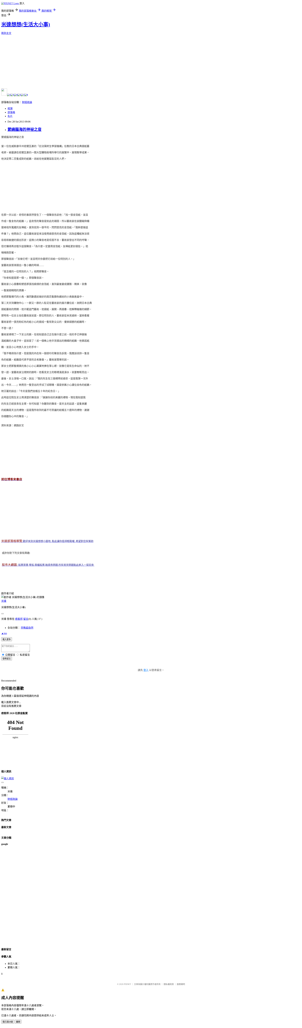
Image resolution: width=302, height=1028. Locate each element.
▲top (4, 633)
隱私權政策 (169, 984)
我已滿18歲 (8, 1022)
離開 (18, 1022)
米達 (3, 601)
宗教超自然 (27, 627)
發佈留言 (7, 658)
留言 (25, 619)
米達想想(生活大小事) (25, 24)
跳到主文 (6, 33)
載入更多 (7, 639)
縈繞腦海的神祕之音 (25, 129)
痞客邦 (19, 619)
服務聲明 (181, 984)
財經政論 (27, 102)
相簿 (10, 108)
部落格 (11, 112)
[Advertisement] (27, 185)
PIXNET (127, 984)
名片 (10, 116)
